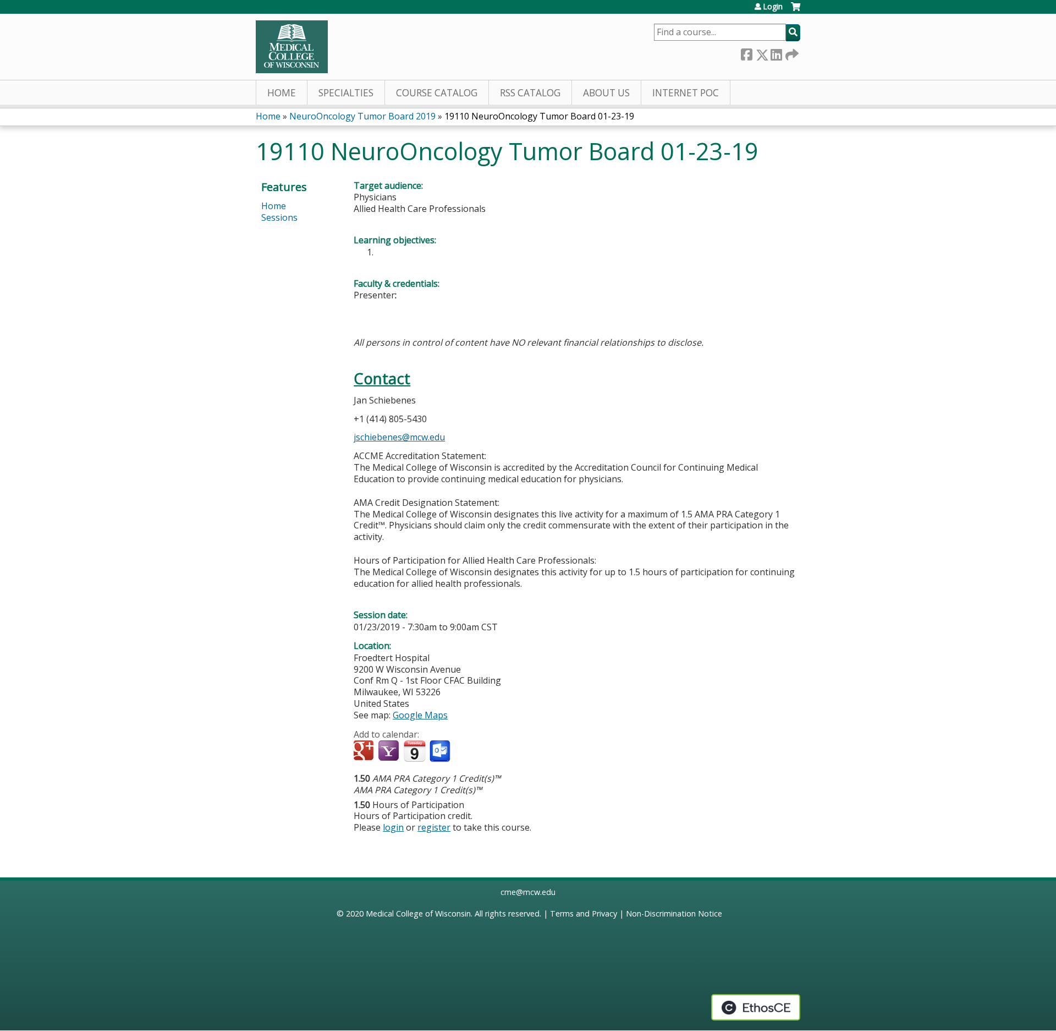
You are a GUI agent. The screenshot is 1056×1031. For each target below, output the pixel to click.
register (433, 827)
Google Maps (420, 715)
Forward (790, 52)
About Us (606, 92)
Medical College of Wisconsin (418, 913)
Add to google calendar (365, 751)
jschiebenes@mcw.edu (399, 437)
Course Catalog (436, 92)
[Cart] (795, 11)
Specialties (345, 92)
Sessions (279, 217)
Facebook (746, 52)
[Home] (292, 47)
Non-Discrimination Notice (674, 913)
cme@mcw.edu (528, 892)
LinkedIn (776, 52)
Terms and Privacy (583, 913)
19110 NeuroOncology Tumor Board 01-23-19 (539, 116)
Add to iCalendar (414, 751)
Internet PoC (685, 92)
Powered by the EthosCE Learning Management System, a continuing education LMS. (755, 1007)
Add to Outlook (441, 751)
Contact (382, 378)
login (393, 827)
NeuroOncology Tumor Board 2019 (362, 116)
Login (773, 6)
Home (281, 92)
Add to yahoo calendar (389, 751)
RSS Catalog (530, 92)
